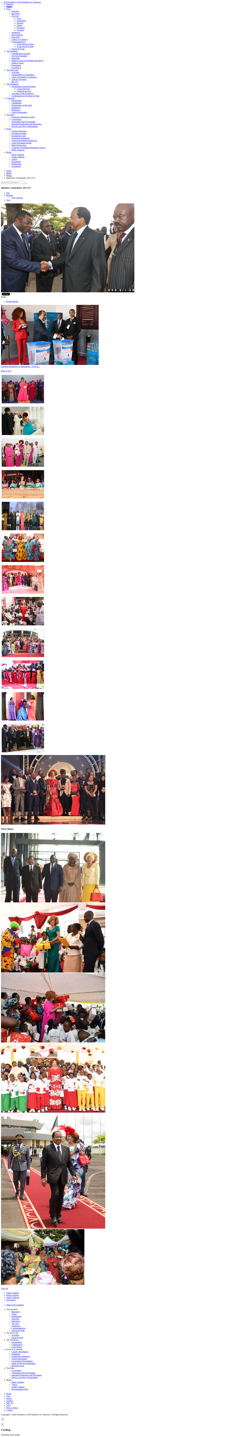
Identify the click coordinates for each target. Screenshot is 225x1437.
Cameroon (10, 98)
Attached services (24, 91)
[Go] (26, 183)
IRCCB (14, 82)
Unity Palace (16, 1347)
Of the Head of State (25, 44)
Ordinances (21, 21)
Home (8, 171)
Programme (16, 65)
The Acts (15, 16)
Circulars (20, 30)
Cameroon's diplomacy (20, 1356)
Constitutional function (20, 53)
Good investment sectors (21, 143)
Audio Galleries (17, 157)
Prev (8, 193)
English (9, 6)
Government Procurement (22, 1361)
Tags (8, 1396)
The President (12, 51)
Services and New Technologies (24, 126)
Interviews (15, 14)
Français (9, 4)
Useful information (19, 112)
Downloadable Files (19, 1389)
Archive (9, 1401)
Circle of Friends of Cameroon (24, 77)
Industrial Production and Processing (26, 124)
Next (8, 200)
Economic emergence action (23, 117)
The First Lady (12, 70)
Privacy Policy (12, 1408)
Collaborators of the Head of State (25, 96)
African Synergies (18, 79)
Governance (16, 119)
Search (9, 1398)
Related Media (12, 301)
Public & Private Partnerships (23, 1363)
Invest (8, 129)
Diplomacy (16, 110)
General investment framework (24, 140)
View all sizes (17, 198)
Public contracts (17, 150)
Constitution (16, 103)
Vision (14, 1314)
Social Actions (17, 1337)
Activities (15, 72)
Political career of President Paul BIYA (27, 61)
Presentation (16, 100)
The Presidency (12, 84)
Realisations (16, 1316)
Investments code (18, 136)
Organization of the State (21, 105)
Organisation (16, 1342)
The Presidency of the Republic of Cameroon (22, 2)
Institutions (15, 108)
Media (8, 152)
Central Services (23, 89)
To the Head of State (25, 46)
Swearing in (16, 68)
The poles (10, 115)
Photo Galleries (17, 155)
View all (4, 1288)
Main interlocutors (18, 145)
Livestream (16, 166)
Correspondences (18, 42)
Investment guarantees (20, 138)
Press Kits (15, 37)
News (8, 9)
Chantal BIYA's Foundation (22, 75)
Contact (9, 1410)
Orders (19, 25)
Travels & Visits (18, 49)
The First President (19, 56)
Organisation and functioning (23, 86)
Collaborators (17, 1345)
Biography (15, 58)
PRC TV (10, 1403)
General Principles (19, 131)
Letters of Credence (19, 39)
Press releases (17, 35)
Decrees (20, 23)
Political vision (17, 63)
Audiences (15, 32)
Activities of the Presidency (22, 93)
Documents (16, 162)
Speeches (15, 11)
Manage (9, 195)
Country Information (19, 1352)
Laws (19, 18)
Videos (14, 159)
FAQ (8, 1405)
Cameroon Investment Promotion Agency (28, 147)
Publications (16, 164)
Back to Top (6, 371)
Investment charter (19, 133)
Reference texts (17, 1366)
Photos (9, 175)
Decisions (21, 28)
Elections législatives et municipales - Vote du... (20, 366)
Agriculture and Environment (23, 122)
